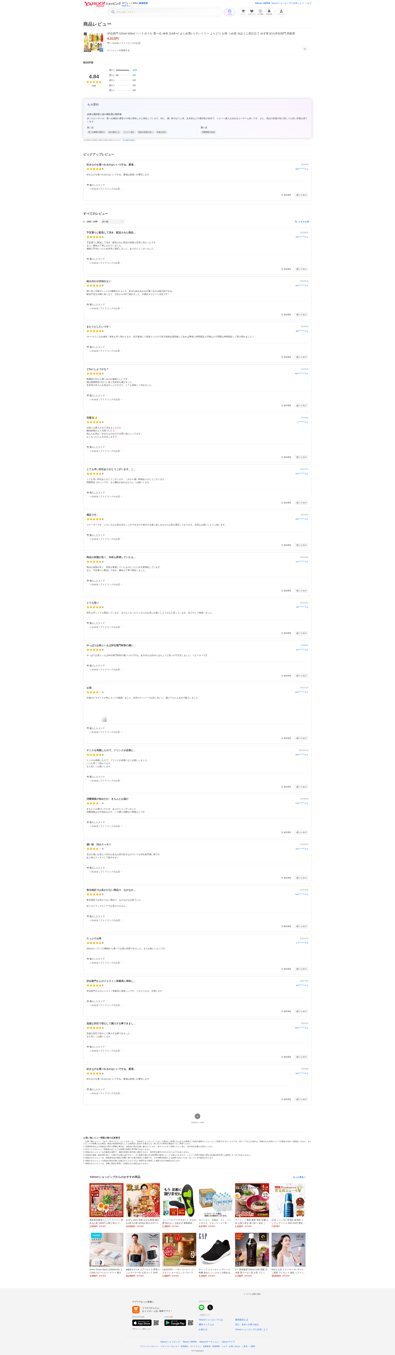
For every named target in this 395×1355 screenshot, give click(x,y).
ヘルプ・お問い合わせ (231, 1346)
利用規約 (184, 1346)
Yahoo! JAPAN (262, 3)
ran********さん (302, 849)
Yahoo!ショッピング (170, 1341)
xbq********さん (301, 169)
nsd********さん (301, 803)
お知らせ (203, 1329)
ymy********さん (301, 692)
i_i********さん (302, 422)
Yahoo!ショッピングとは (211, 1319)
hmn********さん (301, 373)
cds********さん (302, 237)
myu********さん (301, 1028)
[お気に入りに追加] (305, 49)
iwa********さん (302, 474)
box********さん (301, 894)
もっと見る (298, 1177)
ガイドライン (195, 1346)
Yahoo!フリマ (228, 1341)
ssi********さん (302, 607)
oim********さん (301, 519)
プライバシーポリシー (149, 1346)
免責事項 (206, 1346)
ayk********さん (302, 331)
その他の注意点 (129, 140)
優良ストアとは (206, 1324)
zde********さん (301, 755)
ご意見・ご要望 (248, 1346)
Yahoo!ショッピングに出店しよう (287, 3)
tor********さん (302, 650)
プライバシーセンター (169, 1346)
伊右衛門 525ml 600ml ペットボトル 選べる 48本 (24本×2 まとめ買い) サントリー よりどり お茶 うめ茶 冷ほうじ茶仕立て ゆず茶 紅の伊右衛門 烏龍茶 (201, 33)
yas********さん (302, 285)
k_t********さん (302, 943)
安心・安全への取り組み (247, 1324)
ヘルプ (308, 3)
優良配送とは (241, 1319)
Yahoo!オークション (209, 1341)
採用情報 (216, 1346)
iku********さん (302, 985)
